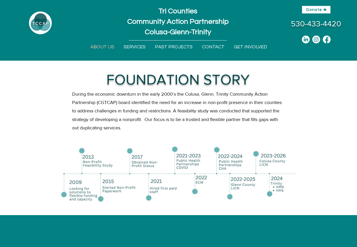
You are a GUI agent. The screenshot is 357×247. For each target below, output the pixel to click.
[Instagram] (316, 39)
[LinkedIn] (306, 39)
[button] (134, 47)
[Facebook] (327, 39)
